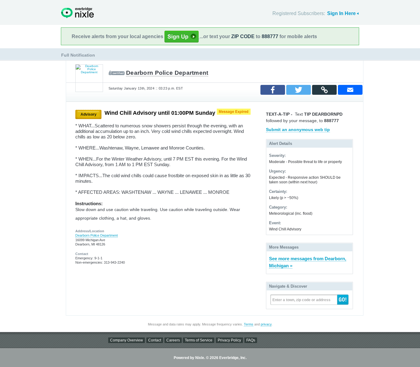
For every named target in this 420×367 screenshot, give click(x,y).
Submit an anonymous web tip (298, 129)
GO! (343, 299)
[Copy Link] (324, 90)
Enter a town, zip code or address (301, 300)
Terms (248, 324)
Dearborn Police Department (167, 73)
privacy (266, 324)
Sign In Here (341, 13)
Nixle (77, 12)
